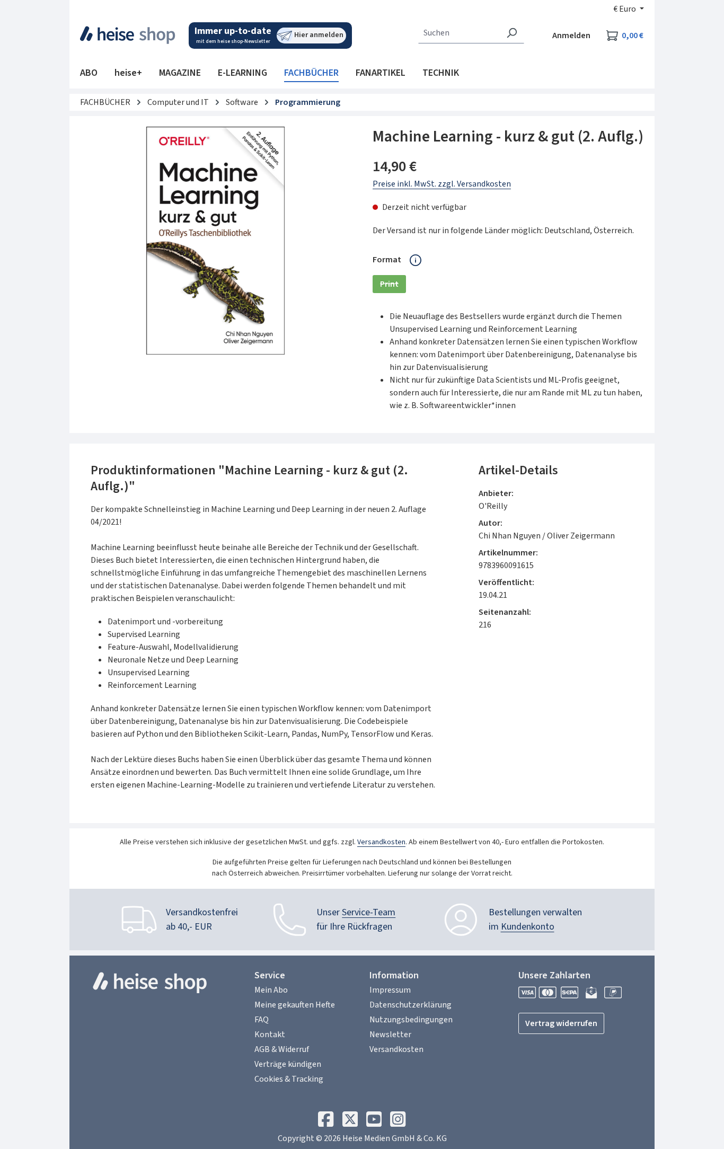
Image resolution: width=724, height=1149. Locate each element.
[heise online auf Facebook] (325, 1122)
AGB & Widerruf (281, 1049)
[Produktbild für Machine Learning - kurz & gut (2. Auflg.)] (215, 241)
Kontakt (269, 1034)
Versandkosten (381, 842)
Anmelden (571, 35)
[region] (215, 241)
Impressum (390, 990)
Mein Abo (271, 990)
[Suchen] (511, 32)
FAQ (261, 1020)
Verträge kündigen (287, 1064)
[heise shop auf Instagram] (397, 1122)
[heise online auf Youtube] (374, 1122)
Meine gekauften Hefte (294, 1005)
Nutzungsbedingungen (411, 1020)
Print (393, 285)
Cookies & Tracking (288, 1079)
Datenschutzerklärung (410, 1005)
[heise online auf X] (350, 1122)
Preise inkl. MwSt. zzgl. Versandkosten (442, 184)
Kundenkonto (527, 926)
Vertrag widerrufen (561, 1023)
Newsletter (390, 1034)
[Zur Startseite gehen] (128, 35)
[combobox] (459, 32)
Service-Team (368, 912)
